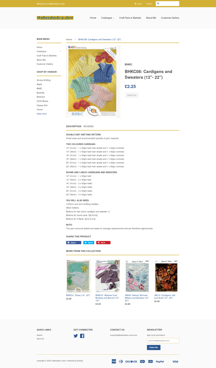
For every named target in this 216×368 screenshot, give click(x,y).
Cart (139, 3)
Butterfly (40, 92)
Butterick (41, 96)
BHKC (39, 88)
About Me (151, 17)
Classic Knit (42, 105)
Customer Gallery (170, 17)
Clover (40, 109)
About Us (40, 338)
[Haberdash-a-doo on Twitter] (75, 337)
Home (93, 17)
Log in (149, 3)
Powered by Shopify (75, 360)
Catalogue (107, 17)
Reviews (88, 126)
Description (73, 126)
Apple (39, 84)
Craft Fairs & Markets (130, 17)
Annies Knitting (44, 80)
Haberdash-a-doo (59, 360)
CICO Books (42, 101)
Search (39, 335)
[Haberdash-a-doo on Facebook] (82, 337)
